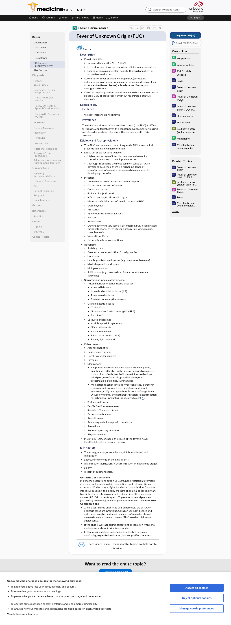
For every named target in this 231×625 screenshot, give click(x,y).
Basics (36, 36)
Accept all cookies (196, 587)
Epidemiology (41, 46)
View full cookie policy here (22, 614)
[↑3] (185, 35)
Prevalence (41, 57)
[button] (112, 18)
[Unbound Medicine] (197, 6)
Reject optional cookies (197, 597)
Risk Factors (40, 70)
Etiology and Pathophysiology (43, 64)
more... (175, 211)
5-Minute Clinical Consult (93, 27)
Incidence (40, 52)
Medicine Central (72, 7)
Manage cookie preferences (196, 608)
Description (40, 42)
